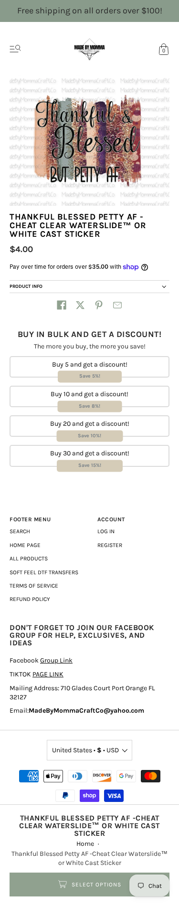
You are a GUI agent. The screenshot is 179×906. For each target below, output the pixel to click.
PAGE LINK (47, 674)
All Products (29, 558)
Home (85, 844)
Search (20, 531)
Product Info (26, 286)
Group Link (56, 660)
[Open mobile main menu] (15, 49)
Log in (106, 531)
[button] (61, 305)
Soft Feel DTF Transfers (44, 572)
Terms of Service (34, 585)
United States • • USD (85, 750)
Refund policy (30, 599)
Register (109, 545)
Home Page (25, 545)
